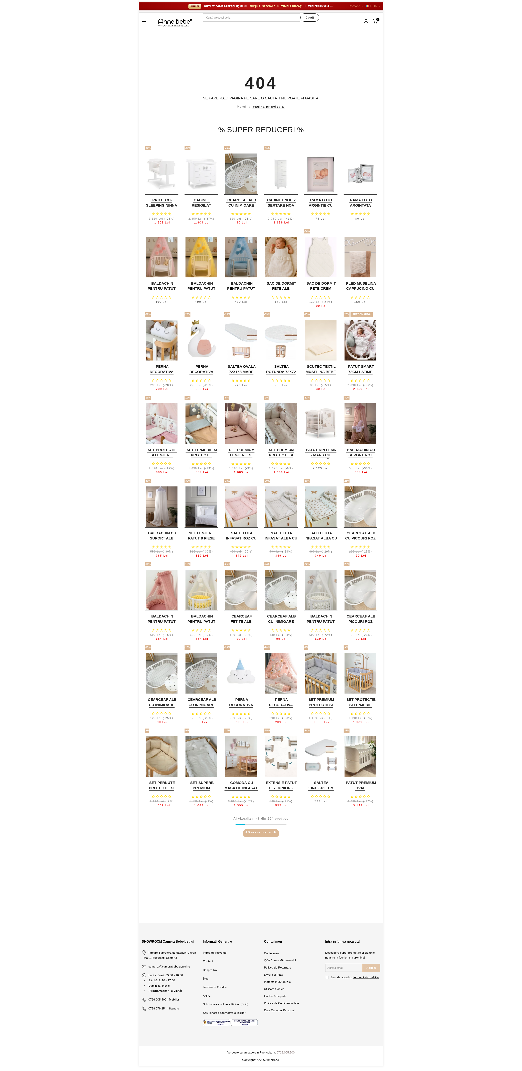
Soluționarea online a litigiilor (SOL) (225, 1004)
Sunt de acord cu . (355, 977)
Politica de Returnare (277, 967)
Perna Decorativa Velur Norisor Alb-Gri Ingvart (161, 374)
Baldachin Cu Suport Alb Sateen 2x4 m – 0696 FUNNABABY (161, 541)
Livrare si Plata (273, 974)
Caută (310, 17)
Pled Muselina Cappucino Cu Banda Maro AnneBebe (361, 291)
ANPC (207, 995)
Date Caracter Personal (279, 1010)
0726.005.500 (286, 1052)
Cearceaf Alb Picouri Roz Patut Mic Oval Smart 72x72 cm (360, 624)
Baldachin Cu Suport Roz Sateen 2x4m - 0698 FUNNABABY (360, 458)
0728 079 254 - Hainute (163, 1008)
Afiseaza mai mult (261, 832)
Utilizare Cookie (274, 989)
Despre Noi (210, 970)
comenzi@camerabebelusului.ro (169, 966)
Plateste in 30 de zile (277, 981)
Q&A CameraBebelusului (280, 960)
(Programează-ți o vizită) (165, 990)
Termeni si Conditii (215, 987)
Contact (208, 961)
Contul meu (271, 953)
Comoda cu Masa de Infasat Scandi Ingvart (241, 788)
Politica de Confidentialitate (281, 1003)
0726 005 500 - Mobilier (163, 999)
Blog (206, 978)
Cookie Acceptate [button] (275, 996)
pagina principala (268, 106)
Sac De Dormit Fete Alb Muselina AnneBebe (281, 291)
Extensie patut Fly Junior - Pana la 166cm (281, 788)
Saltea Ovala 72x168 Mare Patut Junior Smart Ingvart (241, 374)
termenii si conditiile (366, 977)
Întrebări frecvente (215, 952)
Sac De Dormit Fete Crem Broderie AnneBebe (321, 291)
